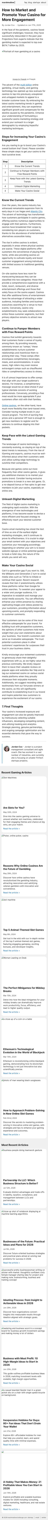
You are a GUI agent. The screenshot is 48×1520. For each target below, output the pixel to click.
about (43, 2)
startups (36, 2)
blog (30, 2)
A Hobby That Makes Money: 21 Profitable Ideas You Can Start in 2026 (22, 1485)
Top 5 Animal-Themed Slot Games (23, 929)
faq (25, 2)
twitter (44, 1517)
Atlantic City (36, 211)
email (37, 1517)
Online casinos (9, 405)
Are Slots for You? (13, 807)
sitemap (30, 1517)
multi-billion (26, 85)
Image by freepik (19, 79)
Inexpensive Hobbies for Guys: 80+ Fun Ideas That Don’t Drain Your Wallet (22, 1423)
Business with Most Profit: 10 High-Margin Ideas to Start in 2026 (20, 1361)
